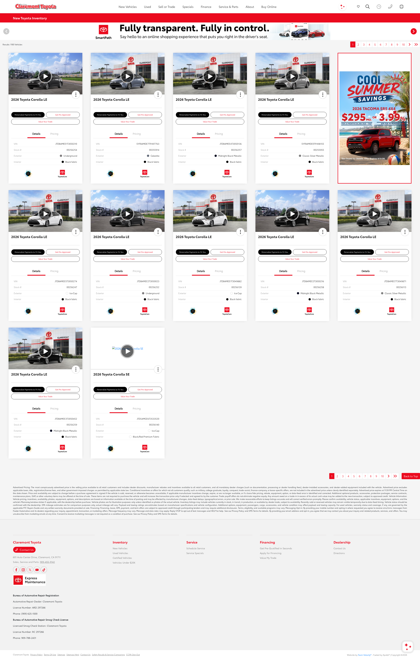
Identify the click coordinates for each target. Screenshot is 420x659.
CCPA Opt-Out (133, 654)
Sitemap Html (72, 654)
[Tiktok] (44, 569)
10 (403, 44)
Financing (267, 542)
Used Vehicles (120, 553)
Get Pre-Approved (62, 114)
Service (191, 542)
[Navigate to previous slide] (2, 31)
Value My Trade (268, 557)
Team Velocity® (364, 654)
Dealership (342, 542)
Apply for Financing (270, 553)
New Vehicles (120, 548)
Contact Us (26, 550)
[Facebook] (16, 569)
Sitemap (61, 654)
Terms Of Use (50, 654)
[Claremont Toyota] (35, 6)
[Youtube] (37, 569)
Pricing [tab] (54, 133)
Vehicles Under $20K (124, 562)
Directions (339, 553)
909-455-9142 (47, 562)
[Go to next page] (410, 44)
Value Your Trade (45, 121)
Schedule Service (195, 548)
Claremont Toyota (21, 654)
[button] (76, 95)
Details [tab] (36, 133)
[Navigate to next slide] (417, 31)
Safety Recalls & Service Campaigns (108, 654)
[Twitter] (30, 569)
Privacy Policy (36, 654)
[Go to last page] (416, 44)
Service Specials (195, 553)
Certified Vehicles (122, 557)
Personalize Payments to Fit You (28, 114)
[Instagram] (23, 569)
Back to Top (411, 476)
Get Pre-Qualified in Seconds (276, 548)
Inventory (120, 542)
